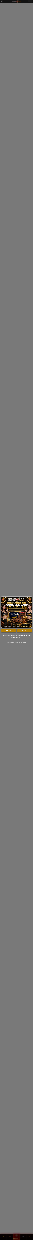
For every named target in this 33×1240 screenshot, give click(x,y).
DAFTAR (8, 631)
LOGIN (24, 631)
